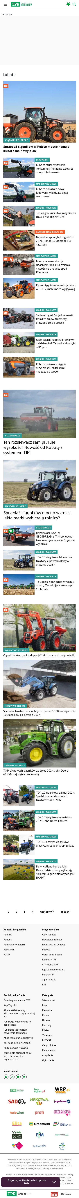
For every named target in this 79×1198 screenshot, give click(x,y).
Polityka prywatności (14, 944)
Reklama (8, 939)
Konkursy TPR (49, 959)
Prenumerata (48, 1050)
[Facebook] (6, 1076)
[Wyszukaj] (74, 4)
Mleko (45, 1030)
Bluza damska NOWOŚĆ (16, 1047)
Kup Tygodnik (11, 1005)
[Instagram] (12, 1076)
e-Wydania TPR (50, 964)
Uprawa (46, 1020)
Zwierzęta (47, 1035)
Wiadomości (48, 1000)
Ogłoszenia (48, 1060)
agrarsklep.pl (49, 979)
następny (46, 911)
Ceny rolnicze (49, 1045)
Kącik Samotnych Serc (53, 969)
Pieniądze (47, 1010)
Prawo (45, 1015)
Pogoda (46, 949)
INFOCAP (46, 1040)
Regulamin (9, 949)
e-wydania (47, 1055)
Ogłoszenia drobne (52, 954)
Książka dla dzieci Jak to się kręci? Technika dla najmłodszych (18, 1056)
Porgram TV (48, 974)
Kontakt (8, 934)
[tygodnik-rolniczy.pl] (21, 4)
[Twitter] (24, 1076)
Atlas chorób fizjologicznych (18, 1038)
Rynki (45, 1005)
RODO (7, 954)
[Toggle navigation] (5, 4)
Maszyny (46, 1025)
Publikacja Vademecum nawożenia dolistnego (15, 1031)
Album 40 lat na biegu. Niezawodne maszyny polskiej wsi (19, 1013)
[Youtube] (18, 1076)
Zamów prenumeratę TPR (17, 1000)
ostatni (65, 911)
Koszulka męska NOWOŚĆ (17, 1043)
